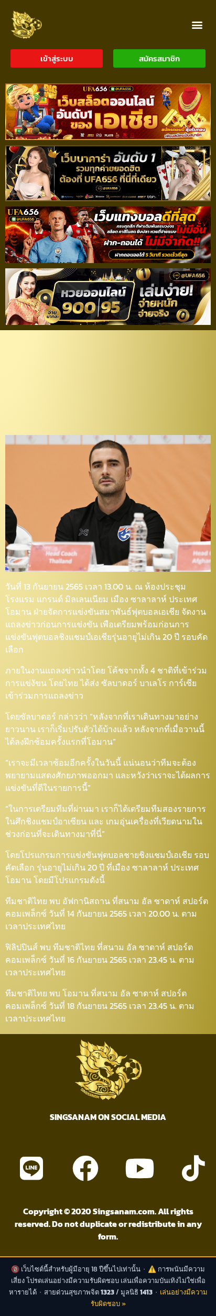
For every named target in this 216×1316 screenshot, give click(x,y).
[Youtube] (139, 1168)
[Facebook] (85, 1168)
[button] (197, 24)
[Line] (31, 1168)
